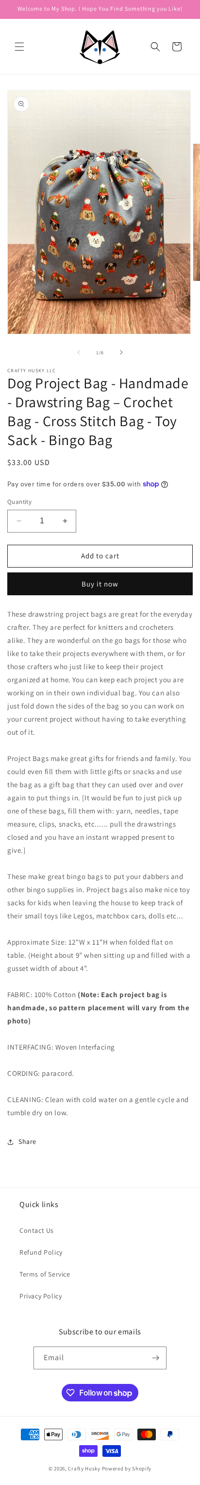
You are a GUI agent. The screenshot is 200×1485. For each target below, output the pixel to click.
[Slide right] (121, 352)
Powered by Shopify (127, 1468)
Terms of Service (44, 1274)
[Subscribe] (155, 1358)
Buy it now (100, 583)
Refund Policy (41, 1252)
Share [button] (27, 1141)
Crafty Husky (84, 1468)
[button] (19, 46)
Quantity (19, 502)
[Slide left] (78, 352)
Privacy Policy (40, 1296)
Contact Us (36, 1230)
